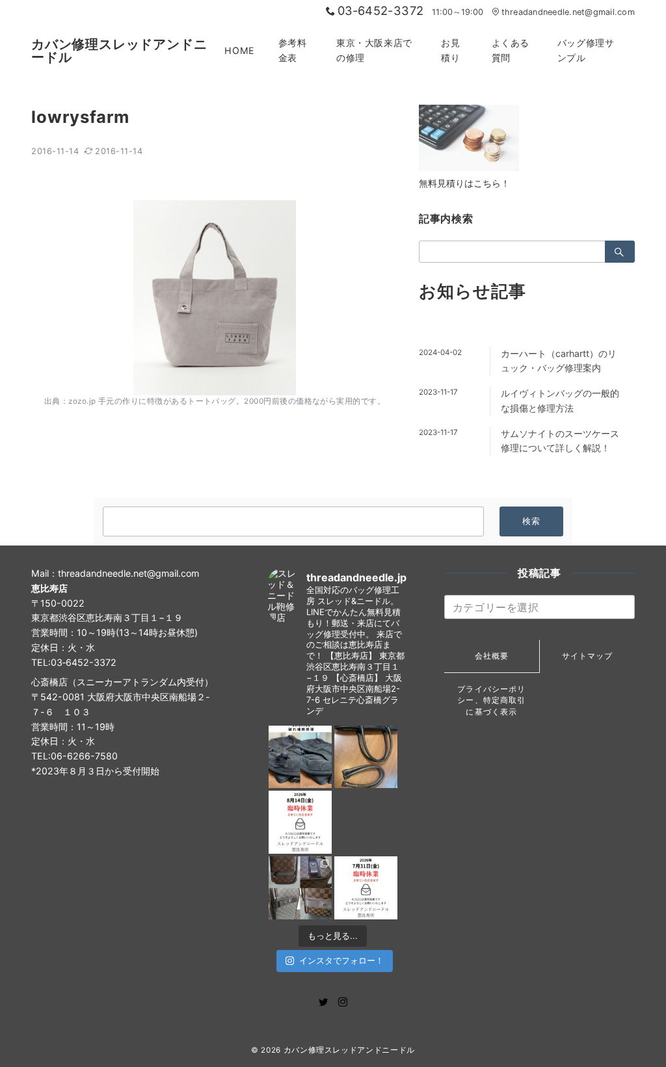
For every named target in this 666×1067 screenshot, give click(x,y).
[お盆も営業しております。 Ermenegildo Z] (365, 757)
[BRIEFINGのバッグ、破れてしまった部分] (300, 757)
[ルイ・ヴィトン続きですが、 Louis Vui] (365, 822)
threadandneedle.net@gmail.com (568, 12)
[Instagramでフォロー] (342, 1002)
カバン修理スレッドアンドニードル (119, 50)
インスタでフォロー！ (341, 960)
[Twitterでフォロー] (323, 1002)
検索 (531, 521)
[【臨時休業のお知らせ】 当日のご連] (365, 887)
